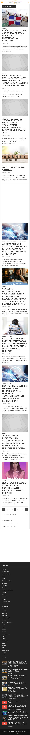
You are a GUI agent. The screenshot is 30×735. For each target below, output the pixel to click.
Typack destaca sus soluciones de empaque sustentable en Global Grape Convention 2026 (17, 677)
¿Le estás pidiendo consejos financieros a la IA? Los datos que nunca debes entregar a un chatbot (14, 249)
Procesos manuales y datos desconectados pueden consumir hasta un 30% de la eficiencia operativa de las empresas (15, 344)
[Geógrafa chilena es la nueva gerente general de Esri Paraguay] (4, 684)
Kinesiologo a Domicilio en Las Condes (11, 523)
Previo (3, 509)
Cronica (10, 242)
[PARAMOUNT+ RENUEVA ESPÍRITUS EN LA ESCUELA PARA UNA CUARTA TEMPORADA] (4, 719)
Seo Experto (11, 731)
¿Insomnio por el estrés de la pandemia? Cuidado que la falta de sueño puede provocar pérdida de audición (17, 724)
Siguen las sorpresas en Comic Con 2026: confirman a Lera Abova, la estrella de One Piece (14, 488)
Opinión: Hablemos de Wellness (13, 168)
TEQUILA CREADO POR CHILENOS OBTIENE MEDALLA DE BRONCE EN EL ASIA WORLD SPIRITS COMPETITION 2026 (18, 695)
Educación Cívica (17, 242)
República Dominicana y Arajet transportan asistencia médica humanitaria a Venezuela (15, 35)
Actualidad (5, 242)
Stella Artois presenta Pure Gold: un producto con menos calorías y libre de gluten (17, 689)
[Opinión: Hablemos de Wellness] (15, 154)
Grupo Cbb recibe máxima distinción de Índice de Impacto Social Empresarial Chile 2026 (18, 670)
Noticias (4, 28)
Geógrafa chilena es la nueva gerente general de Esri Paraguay (17, 683)
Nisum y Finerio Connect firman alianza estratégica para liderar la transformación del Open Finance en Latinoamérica (15, 393)
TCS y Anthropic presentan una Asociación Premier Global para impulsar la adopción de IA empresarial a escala (13, 441)
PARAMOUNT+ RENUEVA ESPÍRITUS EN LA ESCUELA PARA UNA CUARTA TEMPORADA (18, 718)
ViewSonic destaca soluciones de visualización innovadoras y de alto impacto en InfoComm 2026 (14, 126)
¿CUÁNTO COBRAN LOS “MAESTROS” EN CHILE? (17, 701)
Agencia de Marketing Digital (18, 732)
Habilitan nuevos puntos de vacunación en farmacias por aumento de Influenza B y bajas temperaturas (15, 80)
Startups (9, 336)
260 (24, 510)
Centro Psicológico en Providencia (10, 526)
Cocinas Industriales (7, 520)
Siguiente (26, 509)
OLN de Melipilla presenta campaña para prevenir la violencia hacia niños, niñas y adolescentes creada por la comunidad (18, 663)
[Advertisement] (15, 201)
